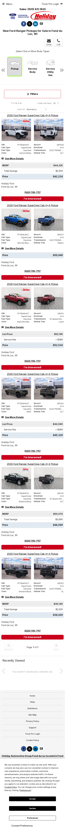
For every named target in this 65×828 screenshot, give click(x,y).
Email (49, 44)
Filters (34, 93)
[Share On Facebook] (23, 24)
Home (32, 695)
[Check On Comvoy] (41, 24)
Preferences (32, 818)
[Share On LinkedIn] (35, 24)
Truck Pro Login (32, 734)
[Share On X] (29, 24)
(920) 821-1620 (37, 9)
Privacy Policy (32, 721)
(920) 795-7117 (32, 192)
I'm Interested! (32, 198)
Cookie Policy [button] (11, 787)
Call (58, 44)
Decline (32, 808)
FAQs (32, 702)
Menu (9, 3)
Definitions (32, 708)
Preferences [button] (25, 790)
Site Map (32, 715)
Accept (32, 799)
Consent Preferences (22, 825)
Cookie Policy (32, 740)
